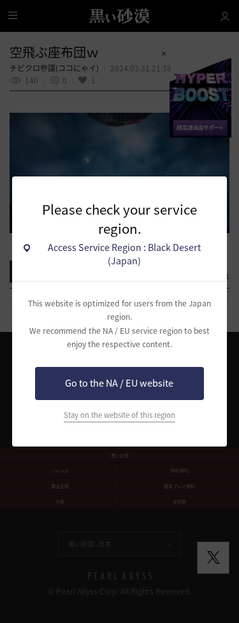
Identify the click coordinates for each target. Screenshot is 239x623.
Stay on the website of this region (119, 415)
